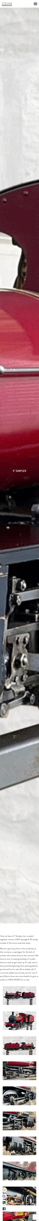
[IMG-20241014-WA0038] (19, 1146)
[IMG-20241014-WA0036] (19, 1071)
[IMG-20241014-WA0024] (19, 1021)
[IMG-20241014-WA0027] (19, 1096)
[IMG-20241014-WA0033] (19, 1171)
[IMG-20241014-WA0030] (19, 1196)
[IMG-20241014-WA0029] (19, 1121)
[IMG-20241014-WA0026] (19, 1046)
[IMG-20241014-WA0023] (19, 996)
